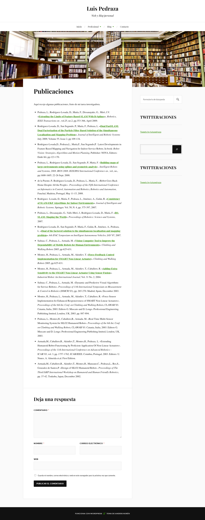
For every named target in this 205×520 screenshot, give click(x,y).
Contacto (124, 26)
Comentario (41, 410)
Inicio (79, 26)
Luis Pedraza (102, 8)
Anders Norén (122, 513)
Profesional (93, 26)
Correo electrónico (92, 443)
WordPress (96, 513)
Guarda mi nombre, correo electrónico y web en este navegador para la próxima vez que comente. (76, 475)
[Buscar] (176, 149)
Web (36, 459)
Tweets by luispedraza (150, 131)
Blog (109, 26)
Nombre (39, 443)
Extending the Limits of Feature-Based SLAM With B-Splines (71, 116)
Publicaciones (53, 91)
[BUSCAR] (178, 99)
